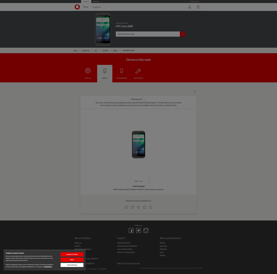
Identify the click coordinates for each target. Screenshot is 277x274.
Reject (72, 259)
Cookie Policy (48, 267)
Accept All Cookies (72, 254)
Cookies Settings (72, 265)
